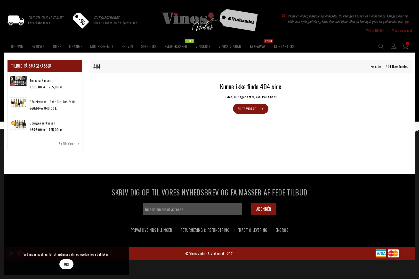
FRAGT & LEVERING (252, 230)
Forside (376, 66)
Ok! (66, 264)
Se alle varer (70, 143)
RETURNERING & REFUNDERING (205, 230)
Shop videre (247, 108)
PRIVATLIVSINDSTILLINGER (151, 230)
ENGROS (281, 230)
